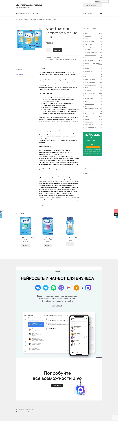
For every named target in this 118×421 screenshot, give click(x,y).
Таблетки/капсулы (92, 52)
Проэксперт (73, 59)
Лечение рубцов (89, 98)
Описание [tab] (19, 69)
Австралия (88, 36)
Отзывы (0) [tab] (19, 74)
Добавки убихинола (90, 79)
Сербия (87, 119)
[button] (40, 29)
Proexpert (57, 59)
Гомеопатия (88, 57)
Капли (88, 49)
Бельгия (87, 38)
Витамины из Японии (90, 55)
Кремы (86, 96)
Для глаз (87, 68)
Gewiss (86, 33)
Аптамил (62, 59)
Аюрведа (89, 90)
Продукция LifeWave (90, 113)
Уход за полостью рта (90, 127)
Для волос (87, 66)
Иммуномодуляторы (90, 85)
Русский (99, 1)
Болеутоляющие (89, 41)
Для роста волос (89, 77)
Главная (20, 19)
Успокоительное (89, 124)
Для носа (87, 74)
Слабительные (89, 122)
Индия (86, 87)
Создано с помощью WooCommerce (26, 412)
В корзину (57, 50)
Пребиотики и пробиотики (92, 111)
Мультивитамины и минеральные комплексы (91, 107)
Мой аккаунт (35, 13)
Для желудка (88, 71)
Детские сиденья (89, 60)
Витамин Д (88, 47)
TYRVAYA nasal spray (90, 174)
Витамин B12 (88, 44)
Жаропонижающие (90, 82)
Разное (86, 116)
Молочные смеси (27, 19)
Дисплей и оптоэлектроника (92, 63)
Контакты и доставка (22, 13)
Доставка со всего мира (29, 5)
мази (86, 101)
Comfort (52, 59)
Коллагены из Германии (91, 93)
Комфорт (67, 59)
